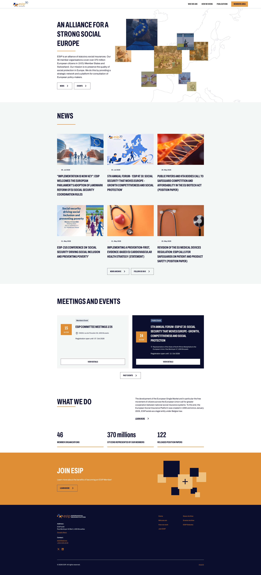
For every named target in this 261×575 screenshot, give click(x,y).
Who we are (192, 4)
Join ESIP (162, 529)
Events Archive (188, 520)
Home (160, 516)
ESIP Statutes (188, 525)
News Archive (188, 516)
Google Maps (62, 532)
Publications (222, 4)
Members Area (240, 4)
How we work (207, 4)
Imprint (201, 565)
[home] (20, 4)
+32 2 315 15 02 (62, 543)
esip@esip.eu (62, 540)
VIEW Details (93, 362)
